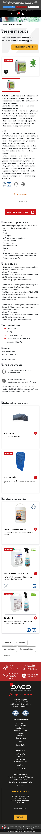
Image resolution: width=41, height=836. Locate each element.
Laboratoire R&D (20, 726)
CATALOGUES (20, 769)
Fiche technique (21, 194)
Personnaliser (33, 7)
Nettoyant (7, 643)
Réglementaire (20, 738)
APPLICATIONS (20, 759)
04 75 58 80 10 (13, 669)
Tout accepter (9, 7)
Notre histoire (20, 723)
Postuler (20, 817)
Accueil (4, 24)
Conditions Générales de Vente (20, 782)
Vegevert (7, 655)
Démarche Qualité (20, 731)
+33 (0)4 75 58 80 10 (22, 694)
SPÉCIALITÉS (20, 754)
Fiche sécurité (21, 201)
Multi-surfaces (9, 649)
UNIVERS (20, 757)
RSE (20, 742)
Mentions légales (20, 774)
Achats (20, 733)
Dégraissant (20, 643)
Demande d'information (24, 47)
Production (20, 728)
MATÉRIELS (20, 765)
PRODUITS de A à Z (20, 762)
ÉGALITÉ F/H (20, 745)
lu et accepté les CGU (28, 831)
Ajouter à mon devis (17, 212)
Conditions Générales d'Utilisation (20, 777)
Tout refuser (22, 7)
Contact (20, 786)
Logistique (20, 736)
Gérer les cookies (20, 779)
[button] (12, 14)
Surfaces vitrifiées (27, 649)
